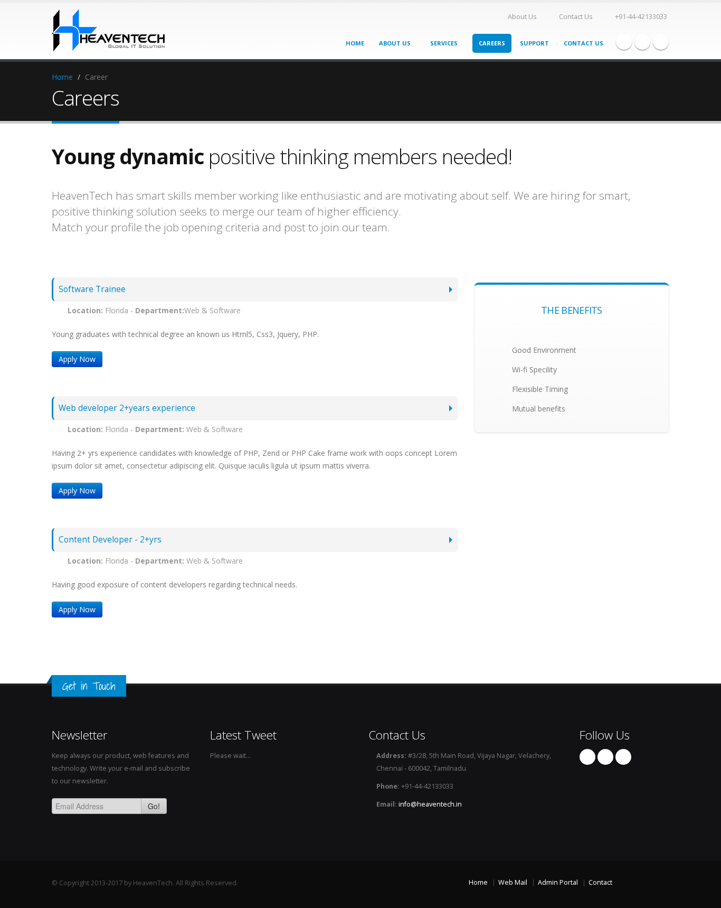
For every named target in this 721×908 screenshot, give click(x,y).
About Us (522, 16)
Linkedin (661, 42)
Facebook (624, 42)
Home (355, 43)
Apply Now (77, 359)
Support (534, 43)
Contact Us (576, 16)
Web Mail (512, 882)
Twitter (642, 42)
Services (444, 43)
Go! (154, 806)
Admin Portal (558, 882)
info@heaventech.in (430, 804)
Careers (492, 43)
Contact (600, 882)
